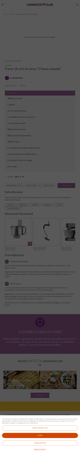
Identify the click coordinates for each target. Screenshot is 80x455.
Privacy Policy (40, 449)
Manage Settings (40, 443)
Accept (40, 435)
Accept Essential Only (40, 427)
